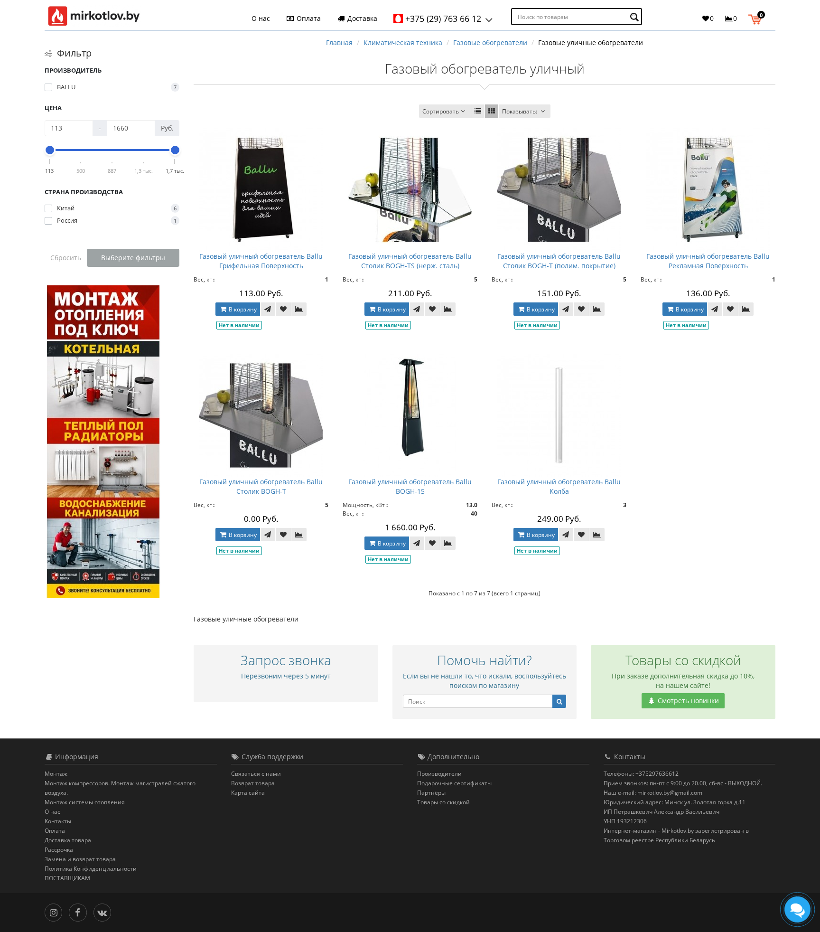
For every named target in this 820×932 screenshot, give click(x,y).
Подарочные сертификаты (454, 783)
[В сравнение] (299, 309)
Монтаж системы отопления (85, 802)
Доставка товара (68, 840)
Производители (439, 774)
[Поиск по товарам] (635, 16)
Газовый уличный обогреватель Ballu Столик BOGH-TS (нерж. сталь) (410, 261)
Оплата (308, 18)
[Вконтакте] (104, 911)
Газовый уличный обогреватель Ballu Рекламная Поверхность (708, 261)
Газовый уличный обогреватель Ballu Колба (559, 486)
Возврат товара (253, 783)
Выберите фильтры (133, 257)
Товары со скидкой (443, 802)
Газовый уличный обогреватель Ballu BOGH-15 (410, 486)
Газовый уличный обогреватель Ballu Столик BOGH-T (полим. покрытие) (559, 261)
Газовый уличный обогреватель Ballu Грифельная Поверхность (261, 261)
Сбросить (65, 257)
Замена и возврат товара (80, 859)
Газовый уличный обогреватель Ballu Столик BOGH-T (261, 486)
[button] (757, 18)
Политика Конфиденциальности (91, 869)
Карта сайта (248, 793)
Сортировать (440, 111)
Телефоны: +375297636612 (641, 774)
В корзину (242, 309)
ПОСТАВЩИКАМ (67, 878)
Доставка (361, 18)
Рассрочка (59, 850)
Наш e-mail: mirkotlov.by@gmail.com (653, 793)
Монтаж (56, 774)
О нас (261, 18)
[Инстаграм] (56, 911)
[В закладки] (283, 309)
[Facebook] (80, 911)
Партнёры (431, 793)
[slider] (50, 150)
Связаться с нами (256, 774)
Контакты (58, 821)
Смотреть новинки (687, 700)
